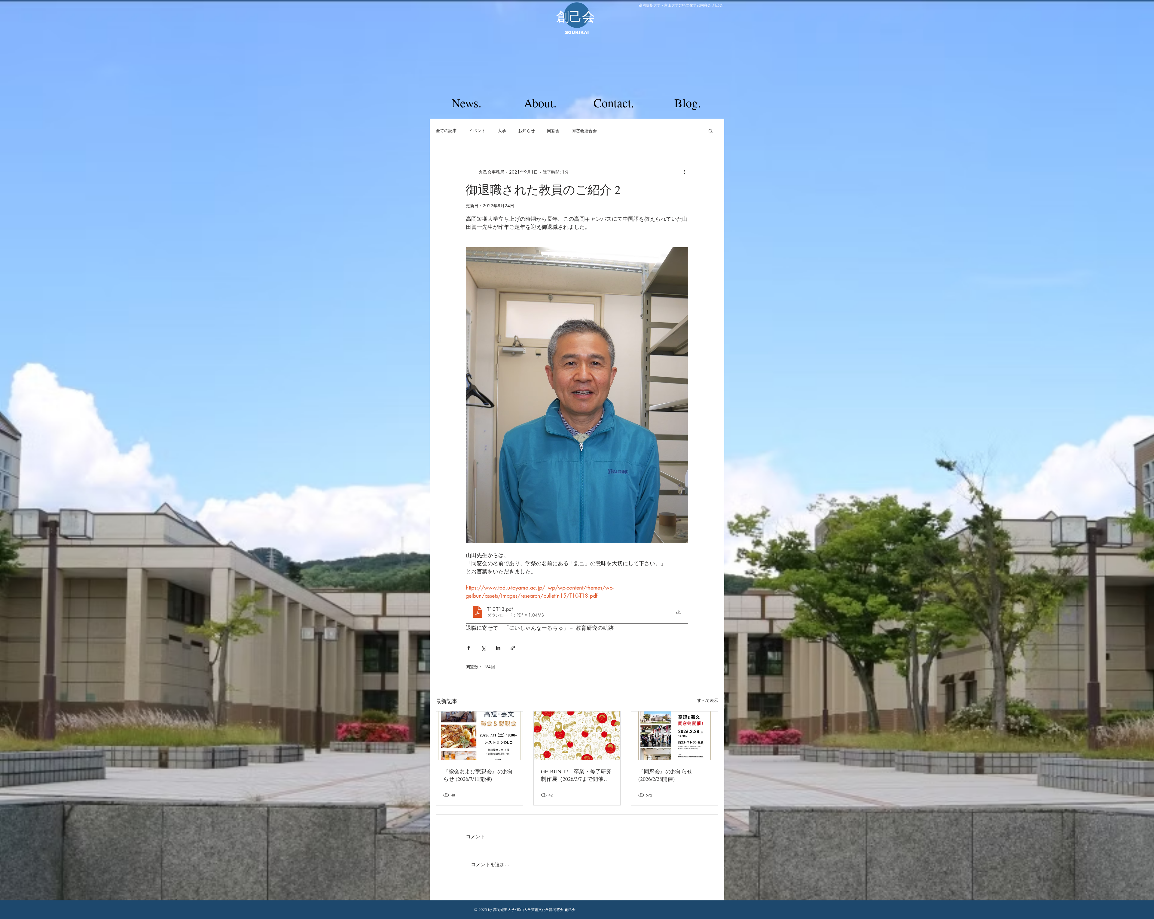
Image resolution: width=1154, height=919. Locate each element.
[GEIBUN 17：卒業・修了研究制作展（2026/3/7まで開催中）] (577, 735)
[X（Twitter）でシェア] (483, 648)
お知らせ (526, 130)
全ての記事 (446, 130)
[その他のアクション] (684, 171)
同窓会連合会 (584, 130)
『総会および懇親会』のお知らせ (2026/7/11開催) (478, 775)
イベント (477, 130)
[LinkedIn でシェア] (498, 648)
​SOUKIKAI (577, 32)
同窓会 (553, 130)
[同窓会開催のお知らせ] (674, 735)
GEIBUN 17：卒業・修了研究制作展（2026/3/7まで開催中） (576, 775)
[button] (710, 130)
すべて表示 (707, 700)
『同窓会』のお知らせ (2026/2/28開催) (665, 775)
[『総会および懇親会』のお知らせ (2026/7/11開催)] (479, 735)
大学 (502, 130)
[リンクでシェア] (513, 648)
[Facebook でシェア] (469, 648)
